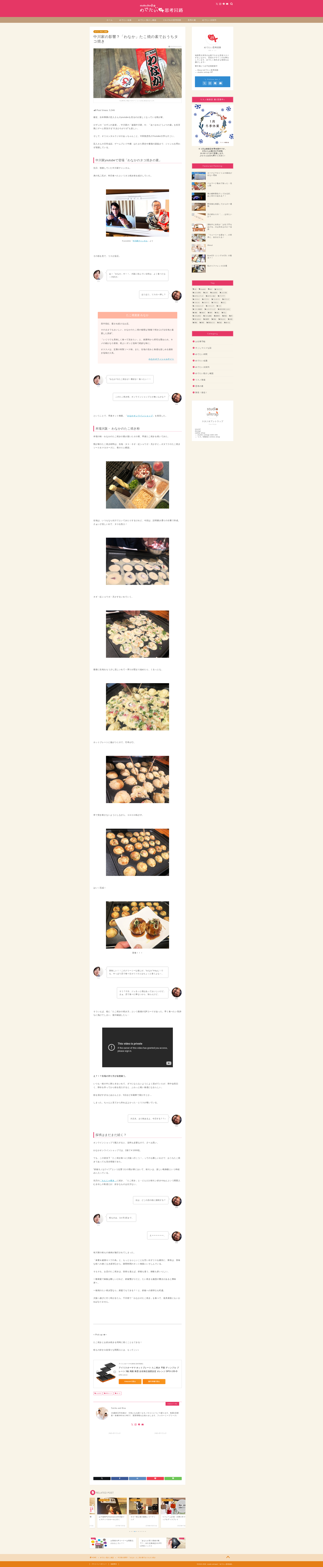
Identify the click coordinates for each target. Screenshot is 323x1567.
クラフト (206, 299)
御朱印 (218, 316)
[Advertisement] (114, 1453)
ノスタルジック (198, 306)
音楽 (220, 322)
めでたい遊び (211, 296)
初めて (203, 312)
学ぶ (224, 312)
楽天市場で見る (154, 1381)
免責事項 (114, 1564)
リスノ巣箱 (200, 380)
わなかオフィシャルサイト (161, 359)
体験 (195, 312)
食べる (118, 1393)
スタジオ (196, 302)
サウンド (226, 299)
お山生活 (98, 1393)
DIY (211, 289)
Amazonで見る (130, 1381)
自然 (231, 319)
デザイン (215, 302)
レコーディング (210, 309)
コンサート (216, 299)
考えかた (222, 319)
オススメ (196, 299)
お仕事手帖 (200, 341)
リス (219, 306)
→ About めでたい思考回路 (206, 70)
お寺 (206, 292)
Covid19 (203, 289)
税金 (214, 319)
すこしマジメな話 (203, 348)
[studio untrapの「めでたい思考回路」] (161, 12)
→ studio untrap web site (206, 435)
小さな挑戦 (208, 316)
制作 (211, 312)
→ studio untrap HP (204, 72)
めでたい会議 (125, 20)
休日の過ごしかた (225, 309)
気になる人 (197, 319)
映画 (225, 316)
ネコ (224, 302)
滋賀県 (207, 319)
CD (195, 289)
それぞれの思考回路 (172, 20)
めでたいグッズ (198, 296)
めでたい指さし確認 (147, 20)
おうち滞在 (197, 292)
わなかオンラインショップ (140, 416)
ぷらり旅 (224, 292)
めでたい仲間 (201, 354)
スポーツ (206, 302)
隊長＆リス (108, 1393)
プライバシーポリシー (99, 1564)
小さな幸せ (197, 316)
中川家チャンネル (140, 241)
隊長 (202, 322)
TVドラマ (219, 289)
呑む (218, 312)
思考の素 (192, 20)
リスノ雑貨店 (198, 309)
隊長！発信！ (201, 392)
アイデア (222, 296)
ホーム (110, 20)
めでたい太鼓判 (209, 20)
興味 (195, 322)
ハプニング (211, 306)
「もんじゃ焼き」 (108, 1181)
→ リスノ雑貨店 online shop (207, 437)
